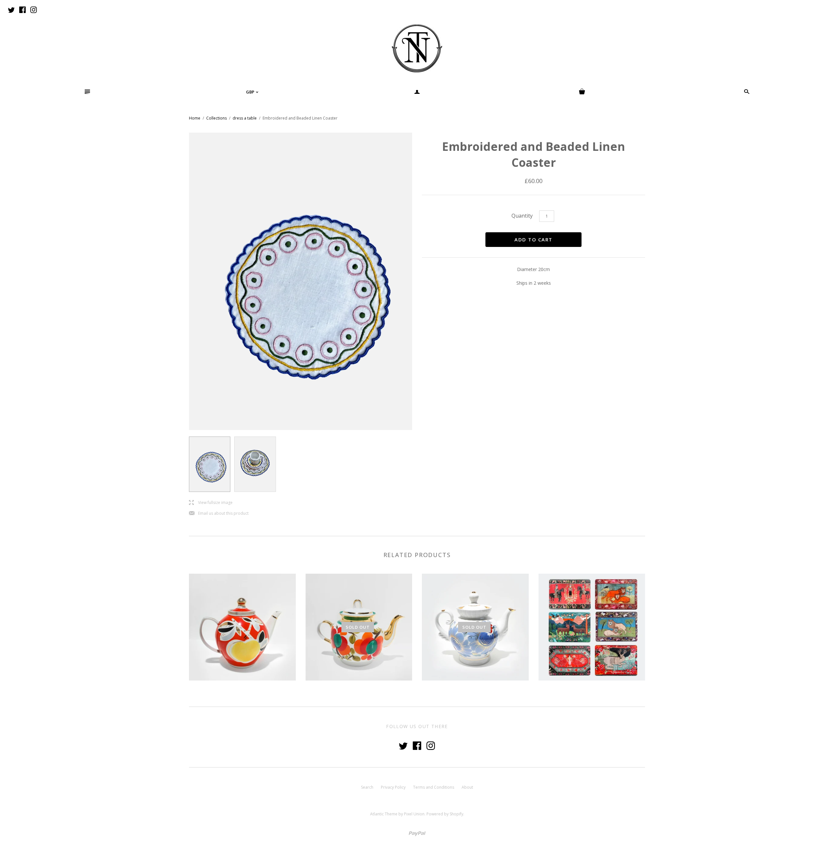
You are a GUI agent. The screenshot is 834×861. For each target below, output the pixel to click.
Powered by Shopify (444, 814)
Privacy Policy (393, 787)
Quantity (522, 215)
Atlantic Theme (383, 814)
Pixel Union (414, 814)
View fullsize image (211, 503)
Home (194, 118)
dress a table (245, 118)
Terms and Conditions (433, 787)
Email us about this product (219, 513)
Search (367, 787)
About (467, 787)
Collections (216, 118)
